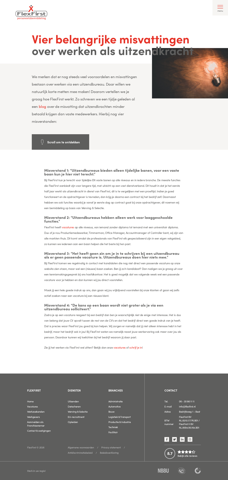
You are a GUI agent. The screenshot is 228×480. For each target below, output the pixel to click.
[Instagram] (190, 439)
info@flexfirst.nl (187, 406)
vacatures (68, 227)
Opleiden (73, 422)
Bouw (111, 411)
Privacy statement (111, 447)
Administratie (115, 401)
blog (42, 106)
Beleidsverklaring (109, 452)
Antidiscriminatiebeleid (80, 452)
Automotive (114, 406)
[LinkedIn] (182, 439)
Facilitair (113, 432)
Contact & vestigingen (39, 430)
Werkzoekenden (35, 411)
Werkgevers (33, 416)
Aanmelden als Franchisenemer (36, 423)
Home (30, 401)
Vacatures (32, 406)
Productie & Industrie (119, 422)
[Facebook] (166, 439)
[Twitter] (174, 439)
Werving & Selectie (78, 411)
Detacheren (74, 406)
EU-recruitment (76, 416)
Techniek (113, 427)
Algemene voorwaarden (81, 447)
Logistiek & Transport (119, 416)
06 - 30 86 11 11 (186, 401)
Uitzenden (73, 401)
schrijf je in (135, 347)
